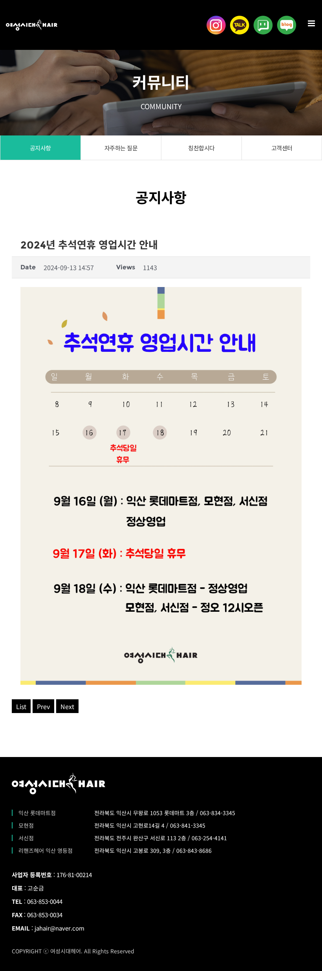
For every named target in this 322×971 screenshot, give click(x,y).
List (21, 706)
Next (67, 706)
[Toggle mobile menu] (312, 23)
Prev (43, 706)
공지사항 (40, 148)
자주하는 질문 (121, 148)
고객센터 (282, 148)
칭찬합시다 (201, 148)
